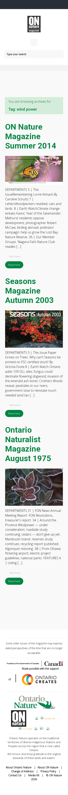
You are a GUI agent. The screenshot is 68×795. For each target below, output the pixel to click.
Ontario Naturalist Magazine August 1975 (28, 444)
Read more (14, 264)
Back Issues (14, 256)
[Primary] (34, 42)
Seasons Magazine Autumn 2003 (29, 291)
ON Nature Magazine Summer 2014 (30, 136)
